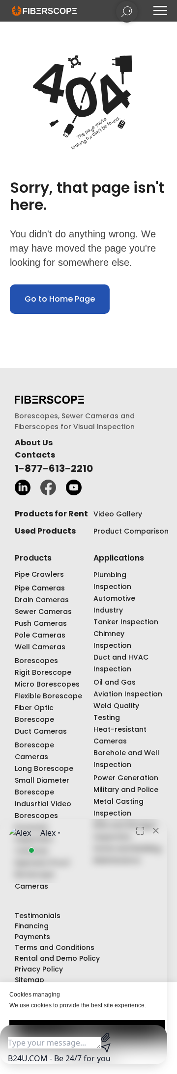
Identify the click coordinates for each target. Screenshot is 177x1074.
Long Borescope (44, 768)
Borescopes (36, 660)
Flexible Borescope (48, 696)
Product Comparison (131, 531)
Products (33, 557)
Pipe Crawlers (39, 574)
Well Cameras (40, 647)
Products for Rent (51, 513)
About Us (34, 442)
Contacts (35, 454)
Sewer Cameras (43, 611)
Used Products (45, 531)
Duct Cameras (41, 731)
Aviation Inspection (127, 694)
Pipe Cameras (40, 588)
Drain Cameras (42, 600)
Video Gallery (117, 514)
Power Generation (125, 778)
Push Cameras (41, 623)
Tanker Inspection (125, 622)
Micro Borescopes (47, 684)
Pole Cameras (40, 635)
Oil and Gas (114, 682)
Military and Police (125, 789)
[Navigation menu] (160, 11)
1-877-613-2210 (54, 468)
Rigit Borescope (43, 672)
